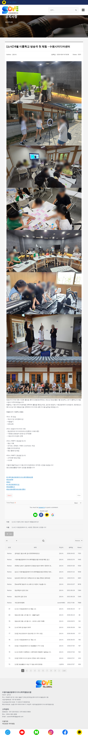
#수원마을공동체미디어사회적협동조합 (19, 477)
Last (64, 670)
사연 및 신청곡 (11, 2)
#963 (8, 482)
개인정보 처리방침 (8, 723)
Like (9, 495)
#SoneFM (9, 479)
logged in (42, 507)
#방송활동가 (10, 487)
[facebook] (41, 515)
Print (79, 495)
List (10, 534)
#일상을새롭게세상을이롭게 (15, 489)
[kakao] (47, 515)
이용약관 (5, 721)
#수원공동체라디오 (12, 484)
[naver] (35, 515)
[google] (52, 515)
